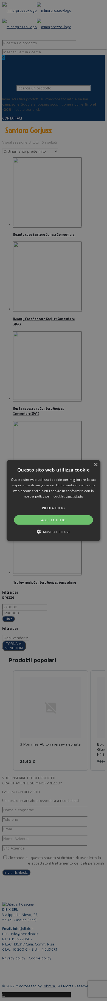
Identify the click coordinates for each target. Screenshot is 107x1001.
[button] (53, 500)
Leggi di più (74, 496)
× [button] (96, 465)
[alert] (53, 500)
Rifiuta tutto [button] (53, 508)
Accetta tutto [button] (53, 520)
